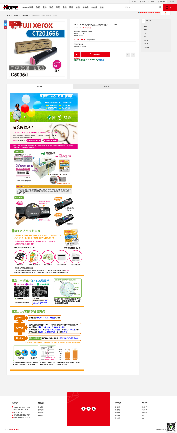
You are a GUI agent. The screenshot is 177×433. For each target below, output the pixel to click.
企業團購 (146, 47)
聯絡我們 (101, 60)
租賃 (145, 33)
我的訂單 (144, 410)
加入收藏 (128, 55)
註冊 (135, 1)
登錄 (143, 1)
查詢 (159, 7)
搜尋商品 (117, 407)
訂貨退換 (41, 407)
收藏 (143, 418)
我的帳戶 (144, 407)
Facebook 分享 (5, 21)
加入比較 (133, 55)
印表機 (146, 43)
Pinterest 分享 (5, 27)
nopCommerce (14, 429)
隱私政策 (41, 410)
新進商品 (117, 418)
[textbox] (139, 7)
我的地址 (144, 412)
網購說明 (41, 415)
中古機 (146, 40)
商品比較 (162, 1)
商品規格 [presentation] (106, 86)
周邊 (145, 36)
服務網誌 (117, 410)
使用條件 (41, 412)
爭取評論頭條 (87, 28)
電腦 (145, 26)
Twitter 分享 (5, 24)
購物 (143, 415)
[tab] (39, 86)
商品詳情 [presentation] (39, 86)
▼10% (13, 23)
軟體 (145, 29)
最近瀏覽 (117, 412)
